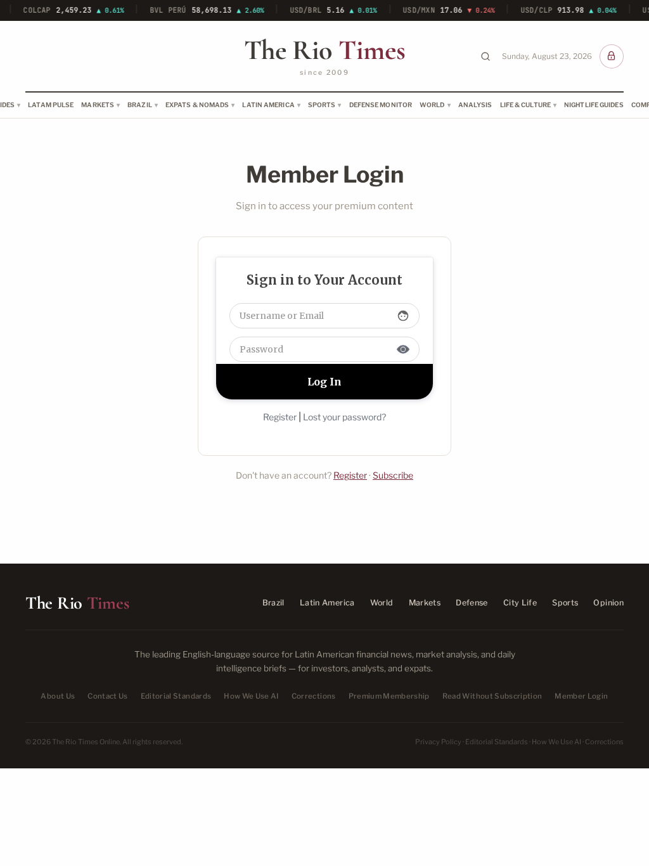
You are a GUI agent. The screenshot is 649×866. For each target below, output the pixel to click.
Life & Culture (525, 104)
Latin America (268, 104)
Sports (322, 104)
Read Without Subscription (492, 696)
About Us (58, 696)
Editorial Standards (176, 696)
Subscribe (393, 475)
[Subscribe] (612, 56)
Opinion (608, 602)
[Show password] (403, 349)
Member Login (581, 696)
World (432, 104)
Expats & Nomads (197, 104)
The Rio (324, 50)
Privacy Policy (438, 741)
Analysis (475, 104)
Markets (97, 104)
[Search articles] (485, 56)
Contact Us (107, 696)
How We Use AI (251, 696)
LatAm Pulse (51, 104)
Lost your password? (344, 416)
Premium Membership (389, 696)
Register (280, 416)
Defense (472, 602)
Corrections (314, 696)
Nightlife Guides (594, 104)
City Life (520, 602)
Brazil (139, 104)
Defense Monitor (381, 104)
